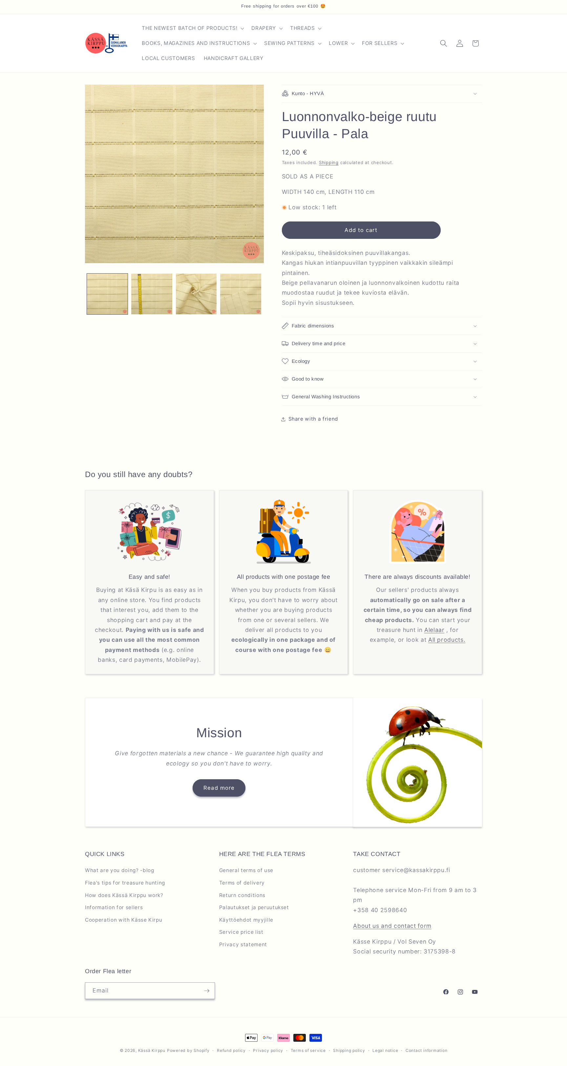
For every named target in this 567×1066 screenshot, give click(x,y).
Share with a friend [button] (313, 419)
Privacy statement (243, 944)
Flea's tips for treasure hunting (125, 883)
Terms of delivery (242, 883)
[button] (192, 28)
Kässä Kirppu (151, 1050)
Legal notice (385, 1050)
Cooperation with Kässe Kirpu (123, 920)
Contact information (427, 1050)
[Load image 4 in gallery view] (240, 294)
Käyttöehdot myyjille (246, 920)
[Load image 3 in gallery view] (196, 294)
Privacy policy (268, 1050)
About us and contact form (392, 925)
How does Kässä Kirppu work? (124, 895)
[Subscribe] (207, 990)
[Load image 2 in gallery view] (151, 294)
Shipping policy (349, 1050)
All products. (447, 639)
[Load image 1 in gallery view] (107, 294)
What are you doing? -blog (119, 870)
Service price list (241, 932)
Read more (219, 787)
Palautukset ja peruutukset (254, 907)
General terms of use (246, 870)
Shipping (329, 162)
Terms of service (308, 1050)
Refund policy (231, 1050)
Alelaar (434, 629)
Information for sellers (114, 907)
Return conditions (242, 895)
